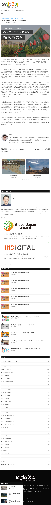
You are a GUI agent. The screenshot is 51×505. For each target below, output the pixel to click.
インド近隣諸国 (25, 444)
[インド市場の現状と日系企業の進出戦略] (13, 166)
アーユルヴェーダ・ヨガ (25, 372)
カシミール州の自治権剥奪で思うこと (15, 494)
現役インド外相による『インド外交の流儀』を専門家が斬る (15, 501)
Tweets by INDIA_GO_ (6, 264)
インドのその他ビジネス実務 (25, 387)
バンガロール (25, 458)
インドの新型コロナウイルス (25, 412)
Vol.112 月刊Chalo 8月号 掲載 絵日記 (20, 272)
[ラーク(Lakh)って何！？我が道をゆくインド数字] (5, 334)
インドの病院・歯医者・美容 (25, 421)
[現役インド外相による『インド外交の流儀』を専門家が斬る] (4, 501)
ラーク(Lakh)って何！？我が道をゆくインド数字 (22, 333)
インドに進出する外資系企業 (25, 381)
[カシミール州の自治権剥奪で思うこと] (4, 495)
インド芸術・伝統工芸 (25, 441)
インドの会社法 (25, 398)
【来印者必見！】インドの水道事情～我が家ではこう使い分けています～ (28, 349)
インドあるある (25, 375)
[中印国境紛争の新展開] (37, 166)
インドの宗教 (25, 407)
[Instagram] (27, 494)
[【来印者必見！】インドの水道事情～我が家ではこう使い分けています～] (5, 350)
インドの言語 (25, 427)
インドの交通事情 (25, 395)
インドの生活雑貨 (25, 418)
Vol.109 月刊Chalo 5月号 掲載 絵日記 (20, 296)
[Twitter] (24, 494)
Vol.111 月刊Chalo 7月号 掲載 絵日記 (20, 280)
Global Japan (47, 242)
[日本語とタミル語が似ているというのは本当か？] (5, 326)
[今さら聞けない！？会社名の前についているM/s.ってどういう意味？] (5, 342)
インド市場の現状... (13, 175)
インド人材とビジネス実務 (25, 433)
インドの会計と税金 (25, 401)
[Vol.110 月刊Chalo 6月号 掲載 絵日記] (5, 290)
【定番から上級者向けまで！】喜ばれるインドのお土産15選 (25, 317)
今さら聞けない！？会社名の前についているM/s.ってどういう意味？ (27, 341)
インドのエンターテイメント (25, 384)
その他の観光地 (25, 447)
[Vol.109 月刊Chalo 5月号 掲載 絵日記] (5, 298)
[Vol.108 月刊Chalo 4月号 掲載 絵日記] (5, 306)
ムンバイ (25, 461)
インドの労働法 (25, 404)
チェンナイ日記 (25, 453)
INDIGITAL (47, 262)
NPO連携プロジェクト (25, 366)
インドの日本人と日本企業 (25, 415)
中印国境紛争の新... (37, 175)
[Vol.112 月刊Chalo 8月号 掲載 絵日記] (5, 274)
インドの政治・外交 (5, 18)
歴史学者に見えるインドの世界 (17, 18)
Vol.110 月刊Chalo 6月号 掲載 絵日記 (20, 288)
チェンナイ (25, 450)
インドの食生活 (25, 430)
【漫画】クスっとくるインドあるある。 (25, 361)
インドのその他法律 (25, 389)
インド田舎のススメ (25, 438)
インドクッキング (25, 378)
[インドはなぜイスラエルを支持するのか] (4, 488)
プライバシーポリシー (25, 499)
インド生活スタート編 (25, 435)
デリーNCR (25, 456)
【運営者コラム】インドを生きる (25, 364)
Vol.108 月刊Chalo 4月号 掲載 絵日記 (20, 304)
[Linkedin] (30, 494)
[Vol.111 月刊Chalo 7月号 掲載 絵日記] (5, 282)
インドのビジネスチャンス (25, 392)
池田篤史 (8, 22)
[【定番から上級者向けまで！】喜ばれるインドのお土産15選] (5, 318)
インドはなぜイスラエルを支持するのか (15, 487)
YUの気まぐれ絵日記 (25, 369)
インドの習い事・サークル (25, 424)
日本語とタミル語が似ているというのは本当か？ (22, 325)
